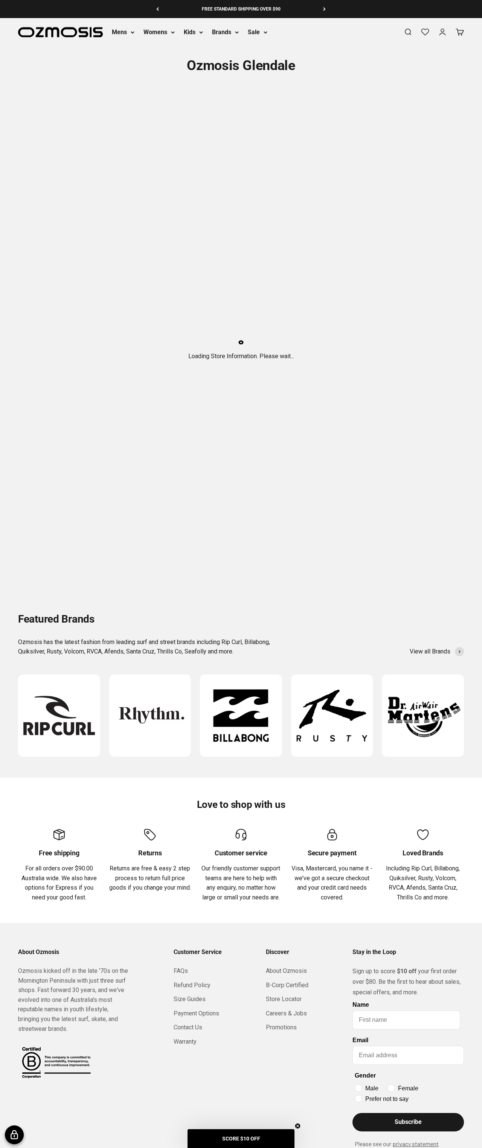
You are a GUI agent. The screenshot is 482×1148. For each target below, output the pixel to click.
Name (360, 1004)
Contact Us (188, 1027)
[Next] (324, 9)
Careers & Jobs (286, 1013)
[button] (241, 1138)
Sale (254, 32)
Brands (221, 32)
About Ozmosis (286, 970)
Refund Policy (192, 985)
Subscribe (408, 1121)
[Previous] (157, 9)
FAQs (181, 970)
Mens (119, 32)
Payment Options (196, 1013)
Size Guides (190, 999)
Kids (189, 32)
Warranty (185, 1041)
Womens (155, 32)
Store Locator (284, 999)
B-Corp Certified (287, 985)
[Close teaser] (297, 1126)
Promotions (281, 1027)
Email (360, 1040)
